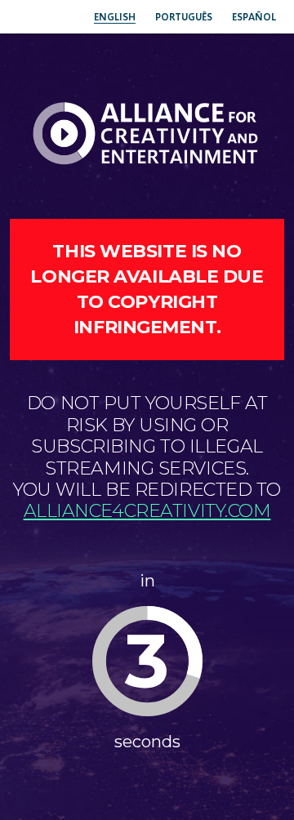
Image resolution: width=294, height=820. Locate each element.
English (115, 17)
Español (254, 17)
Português (183, 17)
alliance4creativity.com (147, 511)
